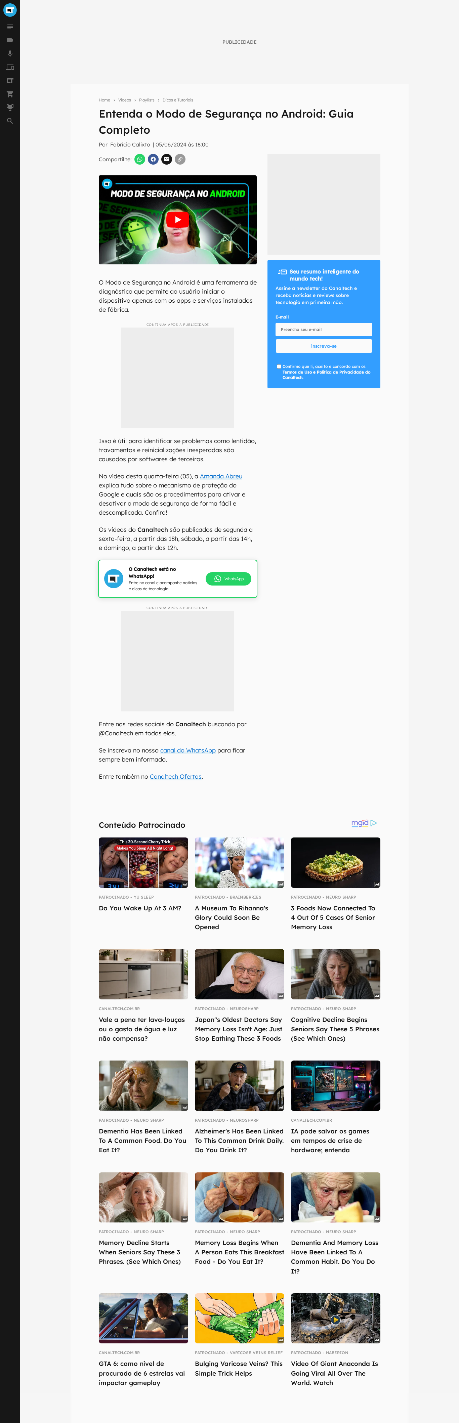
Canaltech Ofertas (176, 776)
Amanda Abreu (221, 476)
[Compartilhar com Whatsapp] (139, 159)
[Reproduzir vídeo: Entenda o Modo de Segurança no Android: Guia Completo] (178, 219)
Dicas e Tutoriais (178, 99)
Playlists (147, 99)
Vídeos (124, 99)
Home (104, 99)
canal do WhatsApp (188, 750)
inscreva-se (324, 346)
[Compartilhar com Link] (180, 159)
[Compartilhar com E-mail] (166, 159)
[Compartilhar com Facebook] (153, 159)
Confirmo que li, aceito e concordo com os (326, 372)
